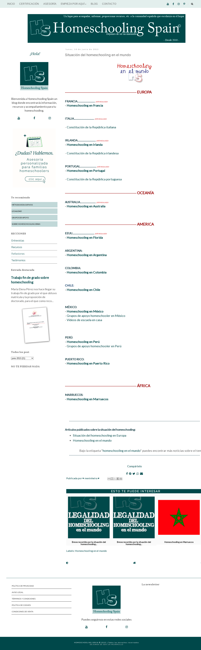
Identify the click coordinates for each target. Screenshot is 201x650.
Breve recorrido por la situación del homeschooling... (89, 542)
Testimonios (18, 260)
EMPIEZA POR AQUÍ (73, 4)
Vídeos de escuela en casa (84, 320)
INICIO (11, 4)
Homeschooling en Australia (86, 206)
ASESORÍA (49, 4)
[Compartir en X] (115, 478)
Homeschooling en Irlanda (85, 144)
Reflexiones (18, 253)
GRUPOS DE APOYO (20, 217)
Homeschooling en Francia (85, 105)
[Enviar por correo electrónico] (109, 478)
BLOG (94, 4)
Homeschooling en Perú (83, 341)
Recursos (16, 247)
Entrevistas (17, 240)
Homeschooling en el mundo (92, 440)
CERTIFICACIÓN (29, 4)
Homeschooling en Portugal (86, 170)
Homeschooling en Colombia (86, 272)
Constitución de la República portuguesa (94, 179)
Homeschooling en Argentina (87, 255)
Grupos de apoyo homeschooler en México (96, 315)
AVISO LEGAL (17, 592)
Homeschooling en (80, 237)
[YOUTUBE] (19, 118)
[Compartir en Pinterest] (120, 478)
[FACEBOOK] (34, 118)
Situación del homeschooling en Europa (99, 435)
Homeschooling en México (85, 311)
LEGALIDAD (17, 211)
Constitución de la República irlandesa (93, 153)
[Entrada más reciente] (67, 562)
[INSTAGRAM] (50, 118)
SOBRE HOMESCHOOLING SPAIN (26, 224)
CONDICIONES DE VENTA (22, 612)
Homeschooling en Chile (83, 289)
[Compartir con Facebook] (118, 478)
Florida (98, 237)
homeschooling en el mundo (121, 450)
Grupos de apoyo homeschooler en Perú (94, 346)
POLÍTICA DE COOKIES (21, 605)
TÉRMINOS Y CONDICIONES (23, 599)
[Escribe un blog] (112, 478)
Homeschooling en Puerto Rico (88, 363)
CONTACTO (109, 4)
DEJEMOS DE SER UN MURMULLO (106, 644)
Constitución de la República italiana (91, 127)
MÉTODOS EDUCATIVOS (22, 205)
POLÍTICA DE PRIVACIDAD (23, 586)
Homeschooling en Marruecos (87, 399)
